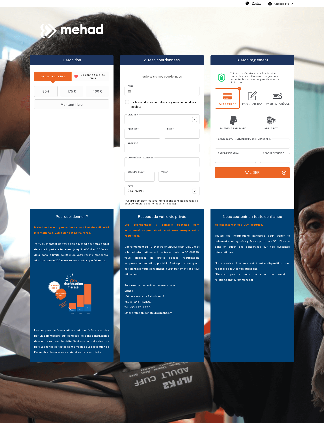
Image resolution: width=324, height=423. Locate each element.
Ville (164, 172)
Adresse (133, 143)
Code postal (136, 172)
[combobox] (162, 119)
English (256, 3)
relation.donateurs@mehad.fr (153, 312)
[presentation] (52, 76)
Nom (170, 129)
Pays (131, 186)
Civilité (133, 114)
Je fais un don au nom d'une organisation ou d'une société (163, 104)
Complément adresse (141, 157)
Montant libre (72, 104)
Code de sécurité (273, 153)
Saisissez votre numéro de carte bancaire (244, 139)
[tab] (53, 77)
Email (131, 86)
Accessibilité (281, 4)
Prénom (133, 129)
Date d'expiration (228, 153)
